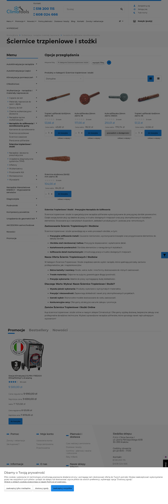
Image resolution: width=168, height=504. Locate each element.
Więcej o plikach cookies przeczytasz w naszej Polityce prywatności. (35, 482)
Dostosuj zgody (41, 488)
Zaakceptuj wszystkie (62, 488)
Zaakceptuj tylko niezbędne (18, 488)
